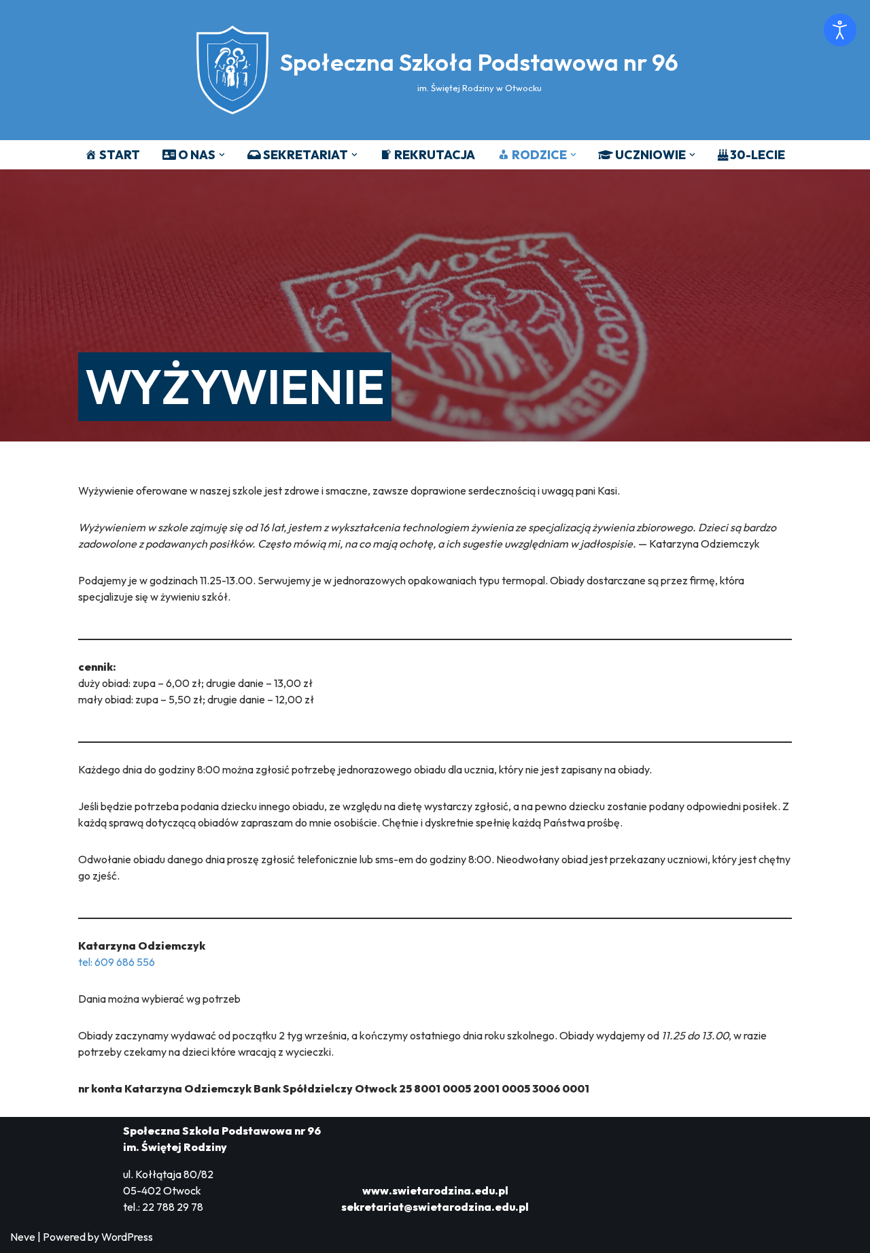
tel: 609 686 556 (116, 962)
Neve (22, 1236)
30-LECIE (757, 155)
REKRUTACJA (434, 155)
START (119, 155)
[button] (222, 155)
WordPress (127, 1236)
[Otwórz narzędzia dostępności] (840, 30)
